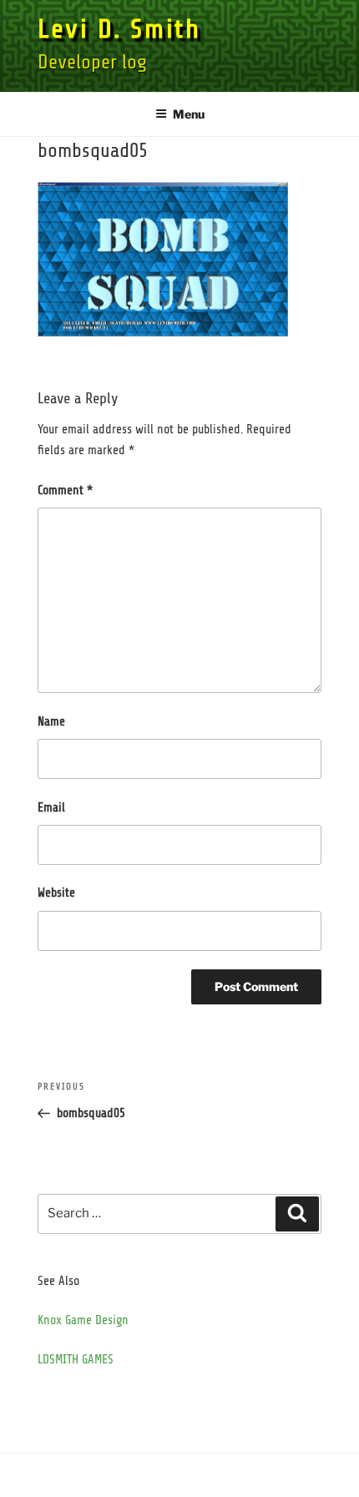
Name (51, 722)
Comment (65, 490)
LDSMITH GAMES (76, 1360)
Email (51, 808)
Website (56, 893)
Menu (189, 114)
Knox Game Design (83, 1320)
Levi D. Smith (119, 29)
